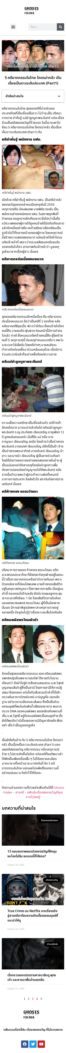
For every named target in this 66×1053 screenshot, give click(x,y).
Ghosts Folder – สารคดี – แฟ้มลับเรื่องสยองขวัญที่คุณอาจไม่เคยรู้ (33, 792)
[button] (13, 27)
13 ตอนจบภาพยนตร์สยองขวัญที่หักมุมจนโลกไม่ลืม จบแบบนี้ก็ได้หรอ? (32, 854)
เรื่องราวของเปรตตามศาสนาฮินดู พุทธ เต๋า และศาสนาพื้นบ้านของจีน (31, 978)
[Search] (60, 27)
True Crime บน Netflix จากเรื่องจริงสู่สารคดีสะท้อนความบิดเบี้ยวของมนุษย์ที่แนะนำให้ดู (32, 916)
